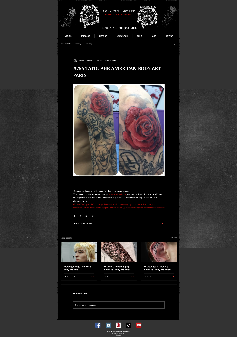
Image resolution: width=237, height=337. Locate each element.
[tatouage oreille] (159, 252)
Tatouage (89, 44)
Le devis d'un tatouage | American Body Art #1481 (117, 268)
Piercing (78, 44)
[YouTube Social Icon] (138, 325)
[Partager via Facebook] (74, 216)
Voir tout (174, 237)
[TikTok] (128, 325)
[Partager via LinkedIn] (86, 216)
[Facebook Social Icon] (97, 325)
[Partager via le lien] (92, 216)
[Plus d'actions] (163, 60)
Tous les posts (65, 44)
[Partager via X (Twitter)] (80, 216)
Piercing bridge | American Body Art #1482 (78, 268)
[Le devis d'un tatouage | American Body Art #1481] (119, 252)
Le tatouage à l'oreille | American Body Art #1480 (157, 268)
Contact (118, 335)
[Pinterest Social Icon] (118, 325)
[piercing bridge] (79, 252)
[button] (174, 44)
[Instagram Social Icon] (108, 325)
